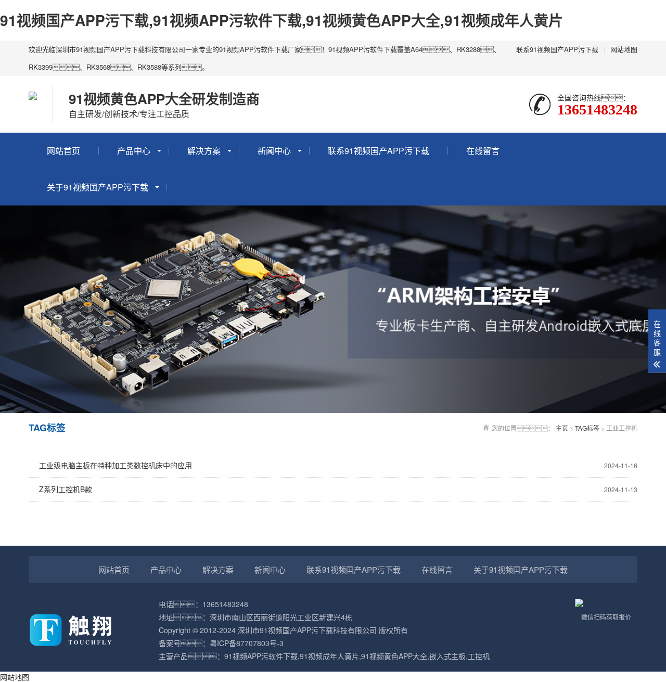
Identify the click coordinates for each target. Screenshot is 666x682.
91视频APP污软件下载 (261, 656)
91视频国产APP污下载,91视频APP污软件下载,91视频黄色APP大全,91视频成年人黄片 (281, 20)
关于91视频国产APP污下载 (97, 187)
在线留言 (482, 151)
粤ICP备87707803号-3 (247, 643)
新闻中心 (274, 151)
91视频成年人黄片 (329, 656)
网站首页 (63, 151)
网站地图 (623, 49)
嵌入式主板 (447, 656)
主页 (562, 427)
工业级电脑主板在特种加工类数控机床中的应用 (338, 465)
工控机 (479, 656)
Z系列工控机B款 (338, 489)
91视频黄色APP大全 (394, 656)
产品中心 (133, 151)
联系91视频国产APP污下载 (557, 49)
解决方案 (204, 151)
